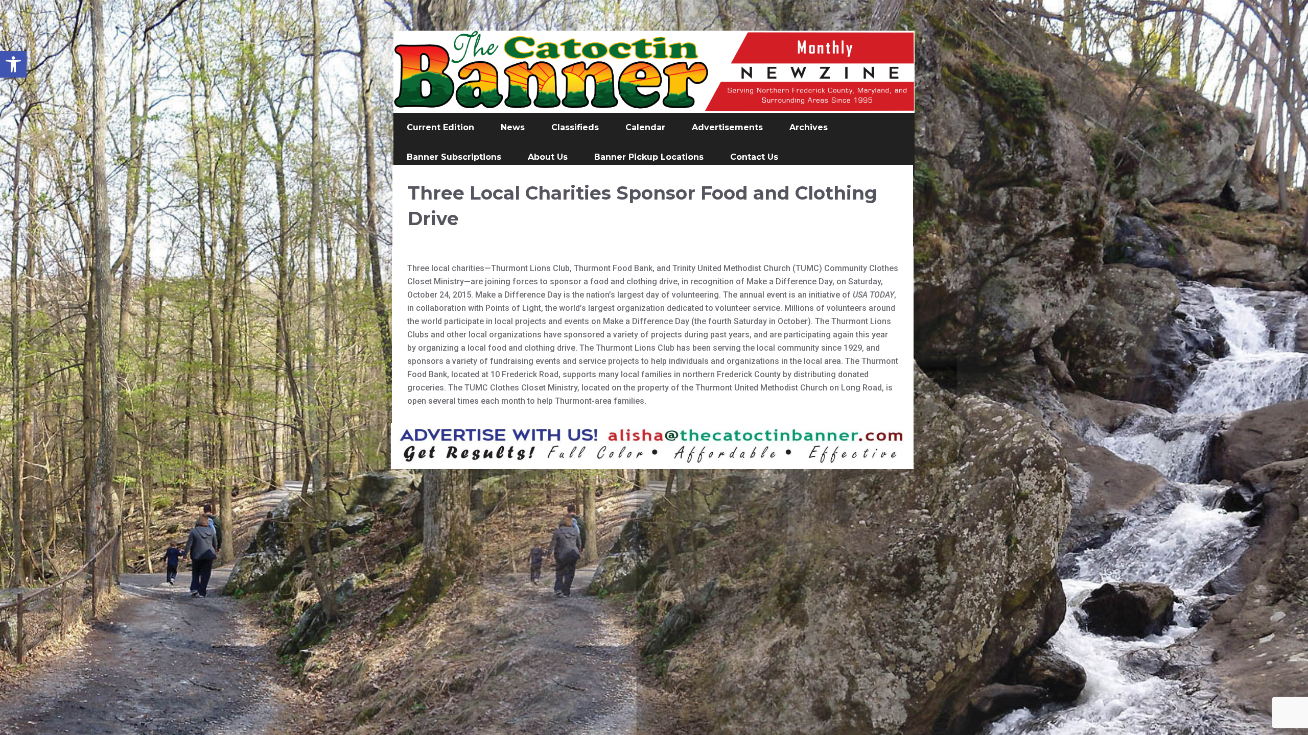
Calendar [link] (645, 127)
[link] (13, 64)
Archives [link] (808, 127)
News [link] (513, 127)
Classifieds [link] (575, 127)
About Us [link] (548, 157)
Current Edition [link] (440, 127)
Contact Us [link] (754, 157)
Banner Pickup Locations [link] (649, 157)
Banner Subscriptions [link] (454, 157)
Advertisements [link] (727, 127)
